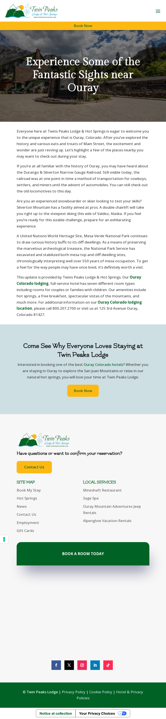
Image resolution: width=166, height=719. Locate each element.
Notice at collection (56, 713)
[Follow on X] (69, 665)
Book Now (83, 25)
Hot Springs (27, 498)
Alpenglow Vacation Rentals (107, 520)
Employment (28, 522)
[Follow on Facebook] (56, 665)
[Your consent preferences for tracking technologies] (4, 539)
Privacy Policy (73, 691)
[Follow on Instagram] (82, 665)
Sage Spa (91, 498)
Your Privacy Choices (97, 713)
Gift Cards (25, 530)
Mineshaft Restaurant (102, 490)
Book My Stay (29, 490)
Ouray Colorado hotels (103, 364)
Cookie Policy (100, 691)
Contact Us (34, 466)
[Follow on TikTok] (108, 665)
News (22, 506)
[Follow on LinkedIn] (95, 665)
